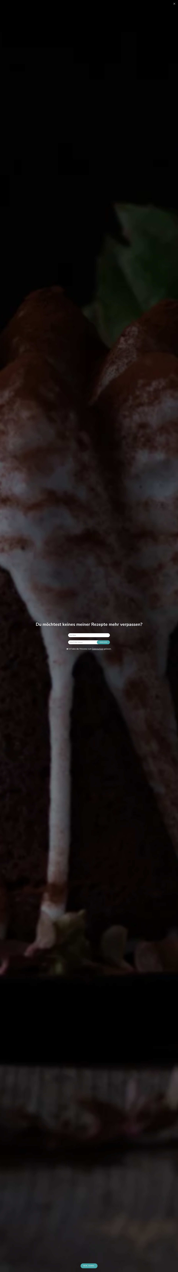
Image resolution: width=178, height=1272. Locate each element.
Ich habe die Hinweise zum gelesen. (89, 649)
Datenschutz (97, 649)
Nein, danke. (89, 1266)
